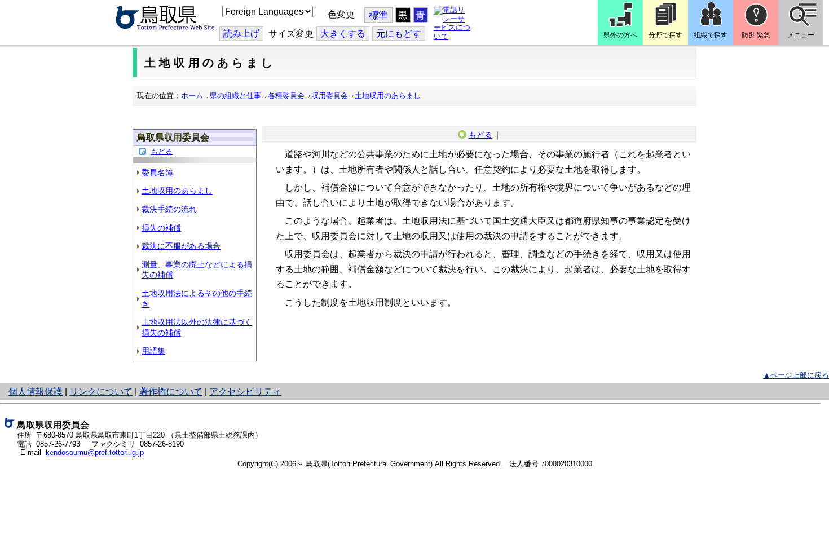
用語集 (153, 350)
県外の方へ (620, 35)
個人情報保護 (35, 391)
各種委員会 (286, 95)
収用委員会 (329, 95)
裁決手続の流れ (169, 209)
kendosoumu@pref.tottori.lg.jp (95, 452)
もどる (162, 151)
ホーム (192, 95)
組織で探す (710, 35)
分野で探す (665, 35)
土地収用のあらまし (388, 95)
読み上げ (241, 33)
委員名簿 (157, 172)
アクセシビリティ (245, 391)
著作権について (170, 391)
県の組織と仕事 (235, 95)
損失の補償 (161, 227)
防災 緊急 (756, 35)
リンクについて (101, 391)
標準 (378, 15)
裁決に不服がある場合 (181, 245)
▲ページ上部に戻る (796, 375)
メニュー (800, 35)
